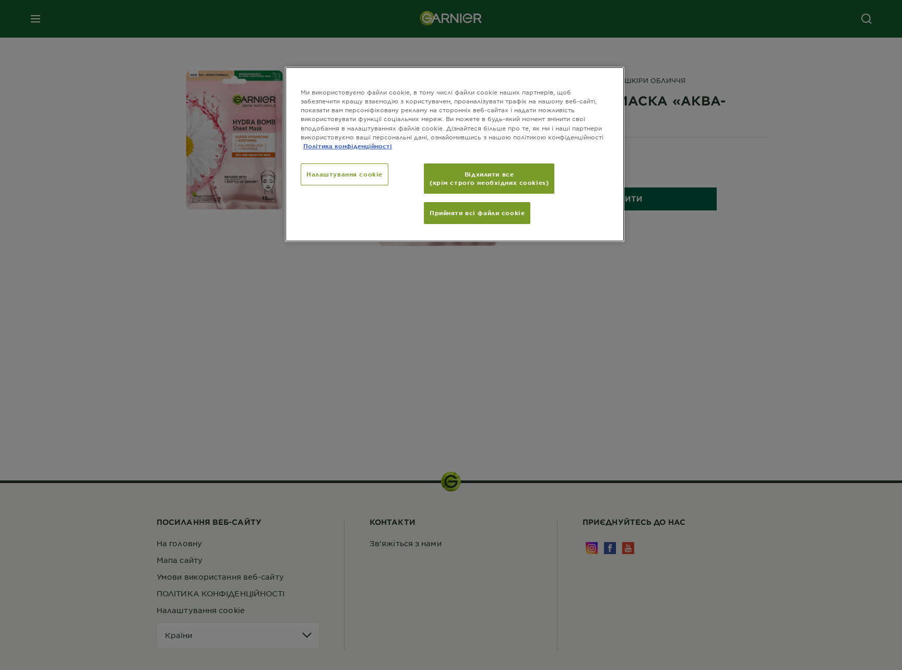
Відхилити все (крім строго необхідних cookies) (489, 178)
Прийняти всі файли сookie (477, 212)
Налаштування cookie (344, 174)
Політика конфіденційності (347, 145)
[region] (454, 154)
